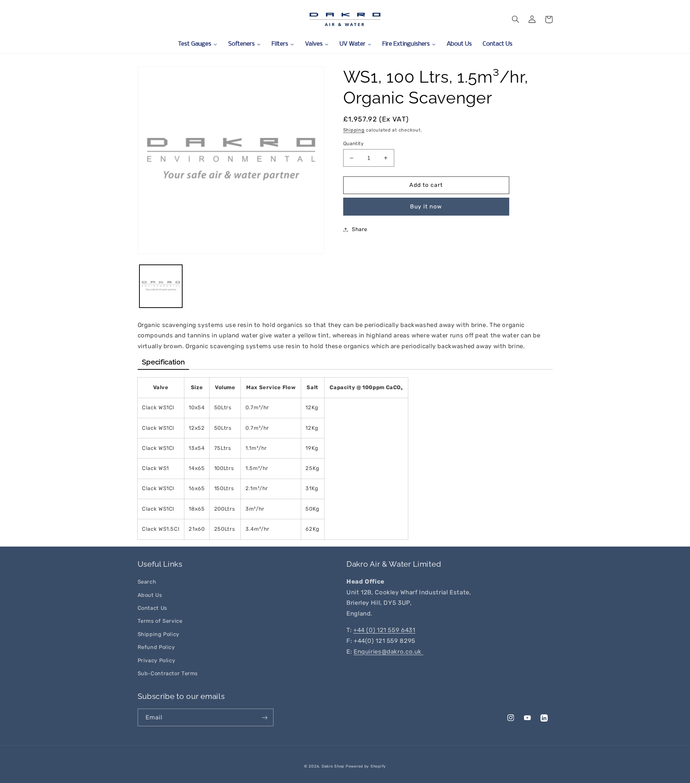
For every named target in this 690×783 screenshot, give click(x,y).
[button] (515, 19)
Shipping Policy (158, 634)
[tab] (163, 362)
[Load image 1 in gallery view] (160, 286)
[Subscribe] (264, 717)
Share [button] (359, 229)
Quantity (353, 143)
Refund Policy (156, 647)
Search (147, 582)
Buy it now (426, 206)
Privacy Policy (156, 660)
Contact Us (152, 608)
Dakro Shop (333, 766)
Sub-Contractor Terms (168, 673)
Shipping (354, 130)
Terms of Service (160, 621)
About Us (150, 595)
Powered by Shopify (366, 766)
